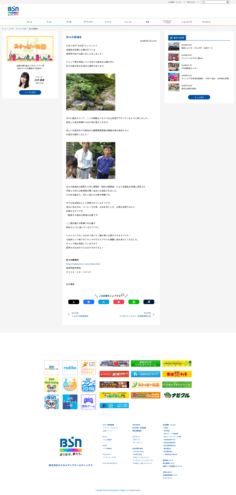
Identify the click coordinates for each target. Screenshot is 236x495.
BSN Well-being (138, 451)
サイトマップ (167, 478)
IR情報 (166, 428)
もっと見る (199, 97)
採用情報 (167, 431)
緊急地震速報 (137, 431)
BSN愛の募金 (137, 454)
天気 (147, 22)
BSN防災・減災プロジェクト (142, 463)
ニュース (128, 22)
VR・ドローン (137, 442)
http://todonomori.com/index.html (83, 263)
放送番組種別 (168, 451)
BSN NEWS (136, 425)
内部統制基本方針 (169, 439)
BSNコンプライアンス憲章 (172, 437)
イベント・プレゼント (110, 428)
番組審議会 (167, 448)
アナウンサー (88, 22)
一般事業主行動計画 (170, 454)
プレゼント (206, 22)
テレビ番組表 (107, 439)
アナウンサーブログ (109, 457)
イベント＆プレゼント (109, 463)
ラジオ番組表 (107, 448)
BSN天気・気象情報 (139, 428)
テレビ (49, 22)
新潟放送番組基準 (169, 442)
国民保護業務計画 (169, 445)
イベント (108, 22)
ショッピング (187, 22)
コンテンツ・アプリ (167, 22)
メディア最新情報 (108, 425)
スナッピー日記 (21, 29)
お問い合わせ (191, 2)
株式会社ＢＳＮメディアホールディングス (71, 465)
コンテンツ (136, 437)
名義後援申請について (170, 475)
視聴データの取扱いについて (172, 466)
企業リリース (107, 431)
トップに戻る (30, 92)
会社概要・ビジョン (175, 2)
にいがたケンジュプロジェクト (143, 460)
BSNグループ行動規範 (171, 434)
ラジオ (68, 22)
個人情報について (169, 463)
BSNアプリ (136, 439)
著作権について (168, 460)
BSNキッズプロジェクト (141, 457)
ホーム (29, 22)
